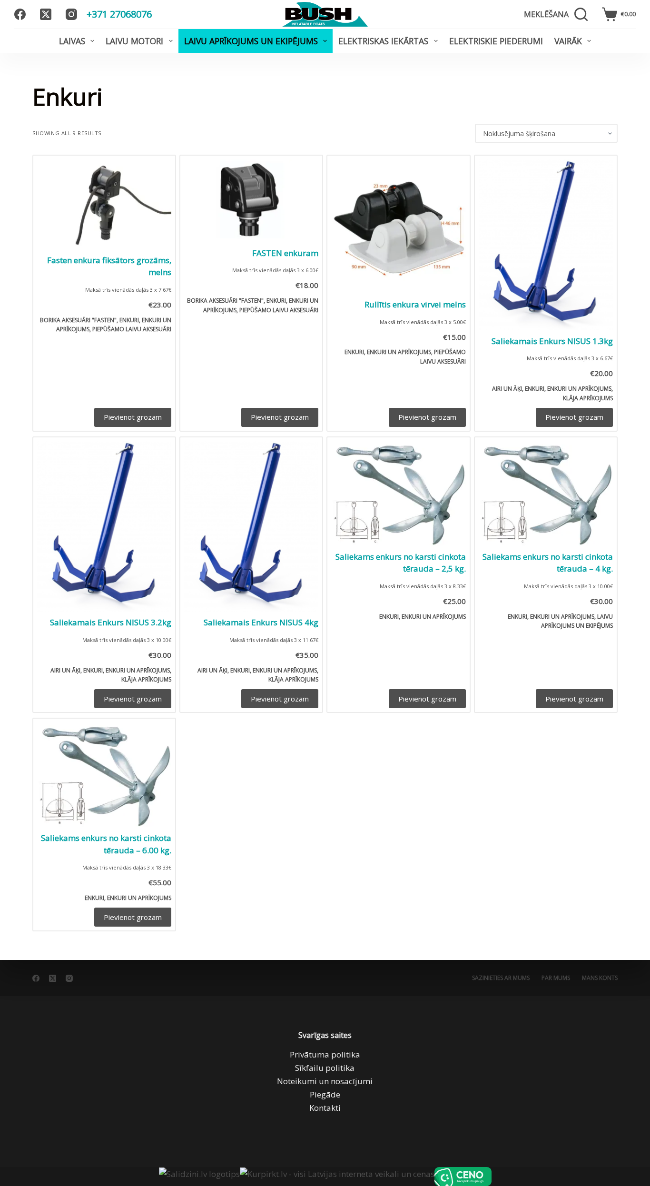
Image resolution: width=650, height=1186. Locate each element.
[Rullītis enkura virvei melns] (398, 226)
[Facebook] (20, 14)
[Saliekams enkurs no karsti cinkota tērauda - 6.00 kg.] (104, 774)
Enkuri (129, 320)
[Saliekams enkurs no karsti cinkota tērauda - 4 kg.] (546, 493)
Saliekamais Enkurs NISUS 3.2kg (110, 622)
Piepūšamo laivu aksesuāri (131, 329)
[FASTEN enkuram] (251, 200)
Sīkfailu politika (325, 1067)
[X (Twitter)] (45, 14)
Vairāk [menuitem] (568, 41)
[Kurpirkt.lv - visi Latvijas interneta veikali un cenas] (337, 1176)
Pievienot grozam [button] (133, 417)
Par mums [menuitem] (556, 978)
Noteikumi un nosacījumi (325, 1081)
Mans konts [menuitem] (600, 978)
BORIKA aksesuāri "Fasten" (78, 320)
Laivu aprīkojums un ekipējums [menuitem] (251, 41)
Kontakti (325, 1107)
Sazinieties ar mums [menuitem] (501, 978)
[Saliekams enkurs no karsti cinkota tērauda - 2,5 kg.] (398, 493)
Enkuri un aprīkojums (399, 352)
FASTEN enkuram (285, 252)
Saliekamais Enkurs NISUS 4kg (261, 622)
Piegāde (325, 1094)
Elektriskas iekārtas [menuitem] (383, 41)
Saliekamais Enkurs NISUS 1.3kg (552, 341)
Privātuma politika (325, 1054)
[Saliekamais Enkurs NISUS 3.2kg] (104, 526)
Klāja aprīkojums (588, 398)
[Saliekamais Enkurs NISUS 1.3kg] (546, 244)
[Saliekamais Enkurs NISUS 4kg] (251, 526)
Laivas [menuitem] (72, 41)
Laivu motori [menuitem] (134, 41)
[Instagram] (71, 14)
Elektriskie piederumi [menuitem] (496, 41)
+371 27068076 (119, 14)
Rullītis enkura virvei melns (415, 304)
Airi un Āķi (507, 389)
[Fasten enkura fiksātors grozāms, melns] (104, 204)
